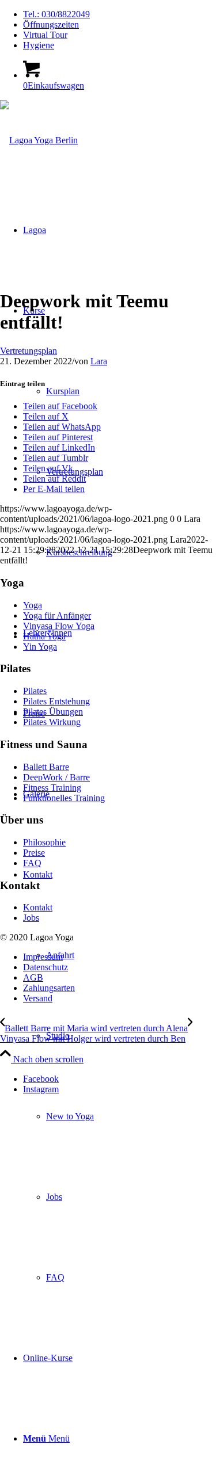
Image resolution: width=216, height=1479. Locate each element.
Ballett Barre (46, 767)
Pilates (35, 691)
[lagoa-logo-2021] (39, 140)
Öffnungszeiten (51, 24)
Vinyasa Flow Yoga (58, 626)
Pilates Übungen (53, 711)
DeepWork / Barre (56, 777)
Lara (98, 361)
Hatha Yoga (44, 636)
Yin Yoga (40, 646)
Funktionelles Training (64, 798)
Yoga (32, 605)
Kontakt (37, 907)
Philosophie (44, 842)
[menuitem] (119, 14)
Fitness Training (52, 787)
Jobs (31, 918)
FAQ (32, 863)
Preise (34, 852)
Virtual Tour (45, 35)
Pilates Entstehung (56, 701)
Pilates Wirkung (52, 722)
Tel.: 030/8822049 (56, 14)
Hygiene (38, 45)
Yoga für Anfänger (57, 615)
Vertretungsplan (28, 351)
